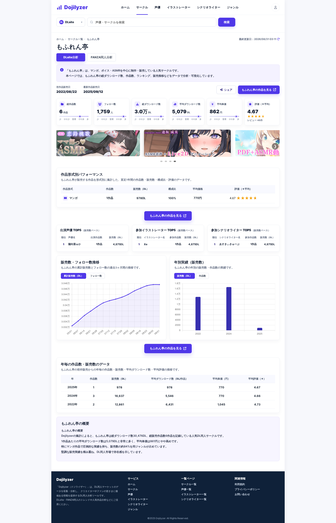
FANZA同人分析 (101, 57)
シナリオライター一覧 (193, 499)
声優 (157, 7)
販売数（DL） (184, 275)
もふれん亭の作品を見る (257, 89)
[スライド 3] (170, 161)
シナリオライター (208, 7)
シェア (228, 89)
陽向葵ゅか (74, 244)
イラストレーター (178, 7)
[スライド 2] (166, 161)
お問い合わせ (242, 494)
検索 (227, 22)
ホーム (125, 7)
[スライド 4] (175, 161)
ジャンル (233, 7)
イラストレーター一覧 (193, 494)
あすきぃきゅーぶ (229, 244)
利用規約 (240, 484)
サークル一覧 (75, 39)
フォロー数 (96, 275)
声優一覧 (186, 489)
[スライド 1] (161, 161)
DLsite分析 (70, 57)
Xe (145, 244)
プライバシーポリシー (247, 489)
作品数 (202, 275)
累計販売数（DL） (73, 275)
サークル (142, 7)
